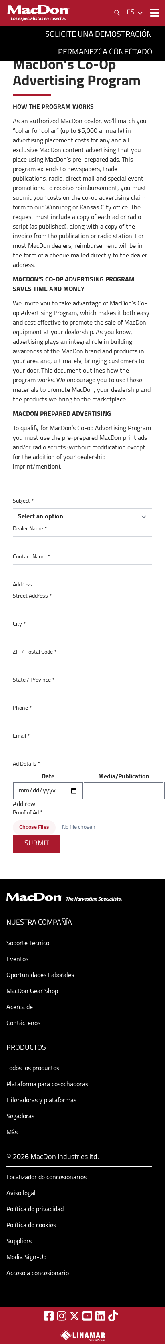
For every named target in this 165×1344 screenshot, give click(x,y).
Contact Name (31, 557)
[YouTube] (87, 1315)
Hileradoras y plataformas (41, 1100)
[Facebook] (49, 1315)
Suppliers (19, 1241)
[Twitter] (74, 1316)
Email (21, 736)
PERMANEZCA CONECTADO (105, 52)
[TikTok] (113, 1315)
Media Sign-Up (26, 1257)
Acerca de (19, 1007)
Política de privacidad (35, 1209)
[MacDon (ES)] (38, 13)
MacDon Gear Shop (32, 991)
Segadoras (20, 1116)
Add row (24, 804)
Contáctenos (23, 1023)
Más (12, 1132)
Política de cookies (31, 1225)
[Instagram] (61, 1315)
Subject (23, 501)
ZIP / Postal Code (34, 652)
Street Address (32, 596)
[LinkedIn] (100, 1315)
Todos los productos (32, 1068)
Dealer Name (30, 529)
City (19, 624)
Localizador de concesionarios (46, 1178)
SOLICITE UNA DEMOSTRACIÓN (98, 35)
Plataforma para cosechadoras (47, 1084)
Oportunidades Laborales (40, 975)
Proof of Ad (27, 813)
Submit (36, 843)
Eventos (17, 959)
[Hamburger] (154, 13)
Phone (22, 708)
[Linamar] (82, 1334)
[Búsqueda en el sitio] (117, 13)
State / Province (33, 680)
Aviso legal (21, 1193)
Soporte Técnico (27, 943)
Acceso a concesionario (37, 1273)
